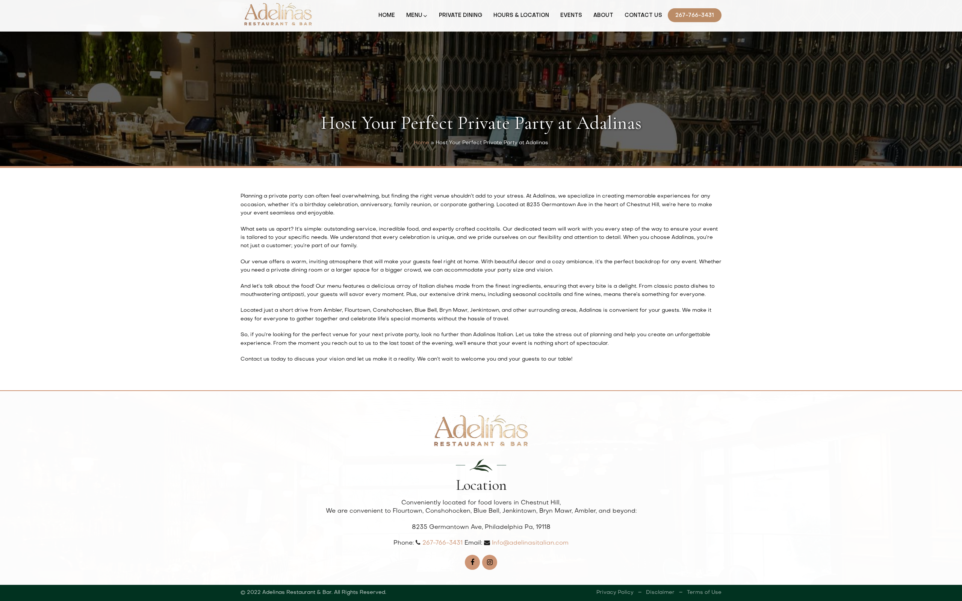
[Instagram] (489, 562)
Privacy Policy (615, 592)
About (603, 15)
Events (571, 15)
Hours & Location (521, 15)
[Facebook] (472, 562)
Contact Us (643, 15)
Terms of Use (704, 592)
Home (386, 15)
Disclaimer (660, 592)
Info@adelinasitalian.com (530, 543)
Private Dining (460, 15)
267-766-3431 (694, 15)
